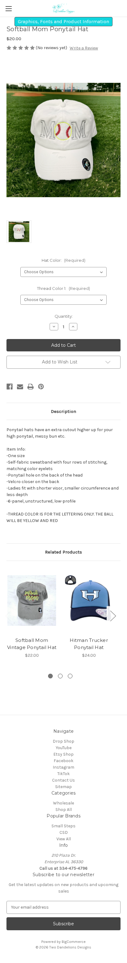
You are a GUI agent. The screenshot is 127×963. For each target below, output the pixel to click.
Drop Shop (63, 741)
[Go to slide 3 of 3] (70, 676)
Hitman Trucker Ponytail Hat (89, 643)
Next (113, 615)
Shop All (63, 809)
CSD (63, 832)
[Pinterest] (41, 386)
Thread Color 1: (63, 288)
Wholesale (63, 803)
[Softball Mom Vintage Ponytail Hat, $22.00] (31, 600)
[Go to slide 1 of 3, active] (50, 676)
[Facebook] (9, 386)
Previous (8, 615)
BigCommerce (74, 942)
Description (63, 411)
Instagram (63, 767)
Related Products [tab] (63, 552)
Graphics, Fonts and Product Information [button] (63, 21)
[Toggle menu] (8, 8)
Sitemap (63, 786)
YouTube (64, 747)
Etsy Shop (63, 754)
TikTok (63, 773)
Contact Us (63, 780)
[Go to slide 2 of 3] (60, 676)
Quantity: (64, 316)
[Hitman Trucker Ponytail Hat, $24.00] (88, 600)
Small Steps (63, 826)
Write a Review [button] (84, 48)
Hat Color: (63, 260)
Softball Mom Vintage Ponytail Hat (31, 643)
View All (63, 839)
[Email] (20, 386)
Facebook (63, 760)
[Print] (30, 386)
